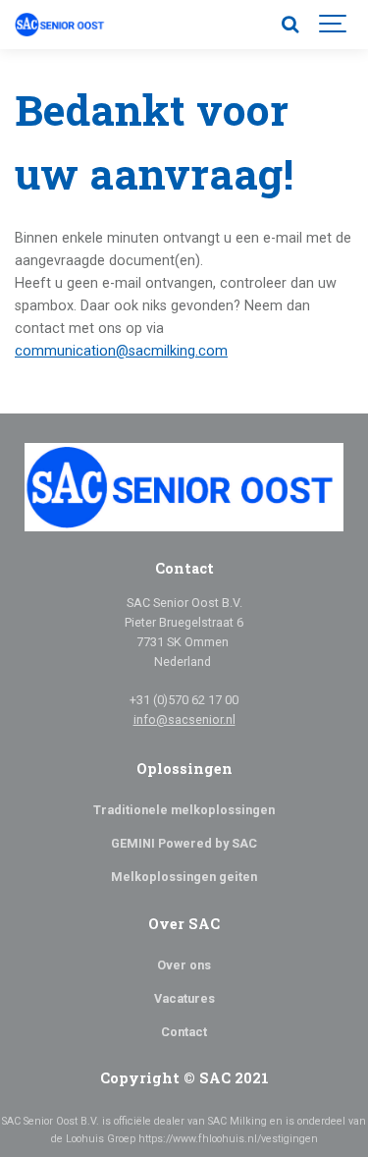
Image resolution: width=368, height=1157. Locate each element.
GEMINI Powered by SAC (184, 843)
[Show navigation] (333, 24)
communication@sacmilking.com (121, 351)
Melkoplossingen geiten (184, 876)
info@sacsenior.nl (184, 719)
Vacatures (184, 998)
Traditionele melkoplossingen (184, 809)
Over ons (184, 965)
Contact (184, 1031)
